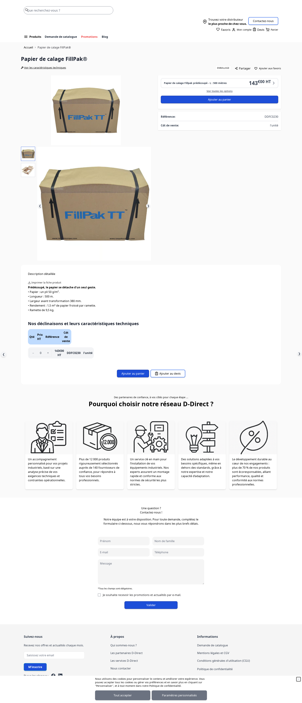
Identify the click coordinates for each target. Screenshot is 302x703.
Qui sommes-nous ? (123, 645)
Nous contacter (120, 668)
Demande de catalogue (61, 37)
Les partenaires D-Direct (126, 653)
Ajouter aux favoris (270, 68)
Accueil (28, 47)
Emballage (223, 67)
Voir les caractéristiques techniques (45, 67)
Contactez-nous (263, 21)
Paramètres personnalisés (179, 695)
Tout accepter (123, 695)
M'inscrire (35, 667)
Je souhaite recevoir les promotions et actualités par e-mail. (142, 595)
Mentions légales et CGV (213, 653)
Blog (105, 37)
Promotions (89, 37)
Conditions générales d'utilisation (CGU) (223, 661)
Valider (151, 605)
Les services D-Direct (124, 661)
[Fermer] (298, 679)
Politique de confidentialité (165, 685)
